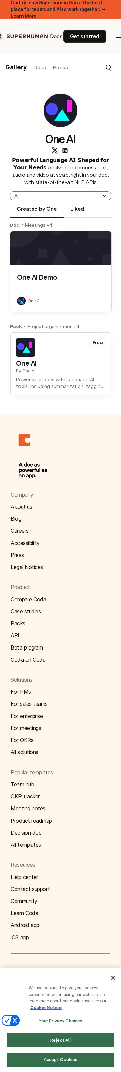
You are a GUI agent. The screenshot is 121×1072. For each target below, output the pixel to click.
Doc (14, 225)
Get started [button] (84, 36)
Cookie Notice (46, 1007)
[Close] (113, 977)
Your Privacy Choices (61, 1020)
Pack (16, 326)
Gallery (16, 68)
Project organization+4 (53, 326)
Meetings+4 (39, 225)
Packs (60, 67)
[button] (90, 67)
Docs (39, 67)
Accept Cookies (61, 1059)
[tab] (37, 212)
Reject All (60, 1040)
